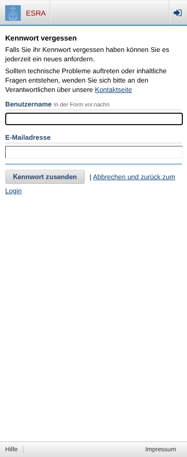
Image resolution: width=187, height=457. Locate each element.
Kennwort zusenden (45, 177)
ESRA (36, 13)
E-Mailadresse (27, 137)
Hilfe (11, 449)
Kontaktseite (113, 89)
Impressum (160, 449)
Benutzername (28, 104)
